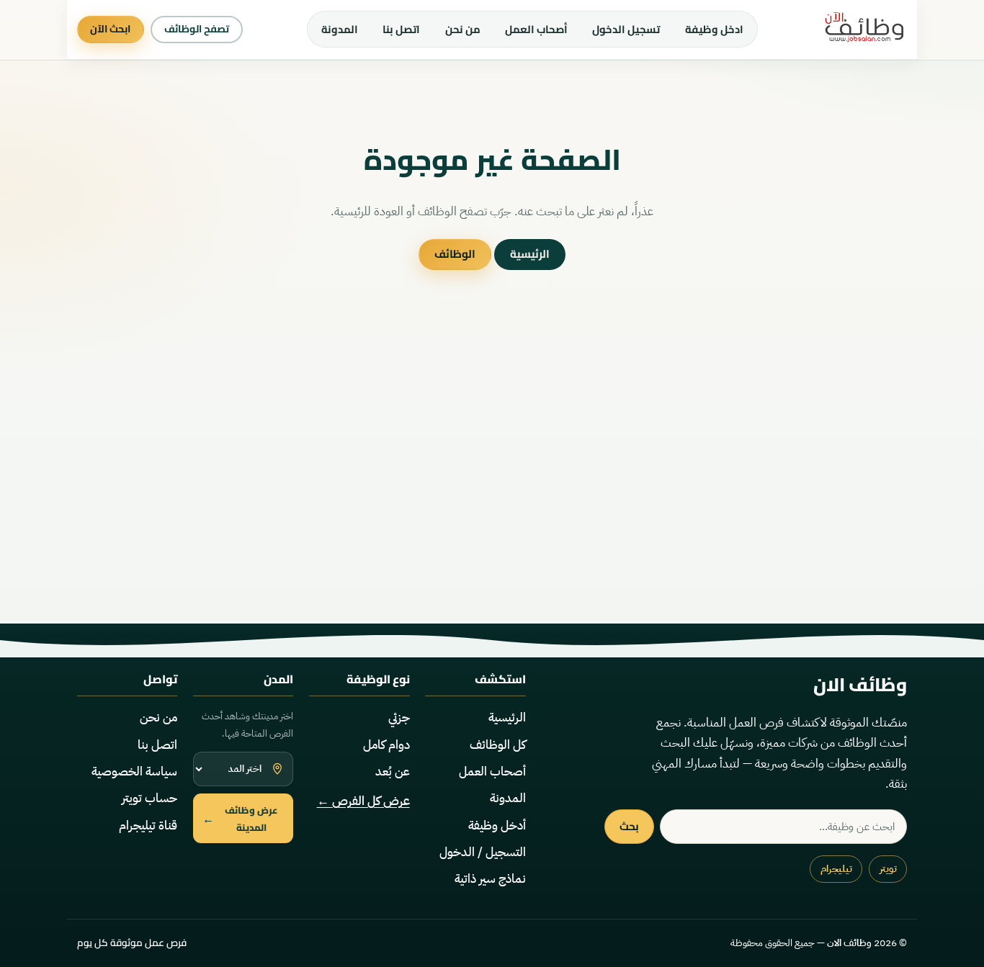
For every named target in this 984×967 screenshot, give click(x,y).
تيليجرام (836, 868)
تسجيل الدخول (626, 29)
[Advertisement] (492, 485)
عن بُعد (392, 772)
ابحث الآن (110, 28)
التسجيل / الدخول (482, 852)
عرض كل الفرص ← (363, 801)
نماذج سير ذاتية (490, 879)
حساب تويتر (149, 798)
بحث (629, 826)
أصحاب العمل (536, 29)
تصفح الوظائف (196, 28)
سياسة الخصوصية (134, 772)
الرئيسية (530, 253)
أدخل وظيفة (497, 826)
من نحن (462, 29)
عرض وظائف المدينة (240, 818)
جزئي (399, 718)
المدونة (339, 29)
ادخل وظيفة (714, 29)
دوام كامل (386, 745)
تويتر (888, 868)
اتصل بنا (401, 29)
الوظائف (454, 253)
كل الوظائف (498, 745)
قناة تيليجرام (148, 826)
